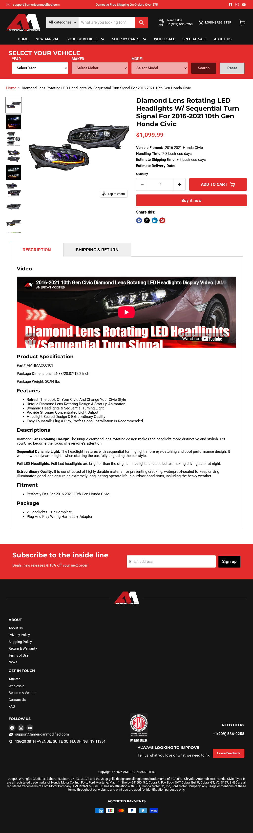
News (13, 662)
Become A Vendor (22, 693)
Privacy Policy (19, 635)
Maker (78, 59)
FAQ (12, 706)
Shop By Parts (126, 39)
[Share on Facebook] (139, 220)
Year (16, 59)
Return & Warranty (23, 648)
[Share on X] (147, 220)
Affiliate (14, 679)
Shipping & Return (97, 249)
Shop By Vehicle (82, 39)
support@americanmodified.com (36, 4)
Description (36, 249)
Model (137, 59)
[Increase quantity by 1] (179, 184)
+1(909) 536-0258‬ (228, 734)
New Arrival (47, 39)
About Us (223, 39)
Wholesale (164, 39)
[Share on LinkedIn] (155, 220)
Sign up (229, 561)
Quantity (142, 174)
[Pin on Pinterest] (162, 220)
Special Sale (194, 39)
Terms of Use (18, 655)
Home (23, 39)
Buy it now (191, 200)
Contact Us (17, 700)
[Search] (141, 22)
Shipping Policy (20, 642)
